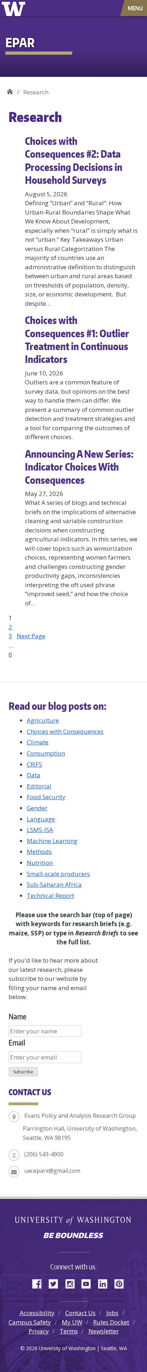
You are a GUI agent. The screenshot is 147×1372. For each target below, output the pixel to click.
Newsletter (103, 1331)
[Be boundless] (73, 1236)
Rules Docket (111, 1322)
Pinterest (121, 1282)
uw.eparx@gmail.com (52, 1171)
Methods (39, 851)
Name (17, 1016)
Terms (69, 1331)
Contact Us (80, 1313)
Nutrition (40, 863)
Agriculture (43, 720)
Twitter (56, 1282)
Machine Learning (52, 841)
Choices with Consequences (65, 731)
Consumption (46, 753)
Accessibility (37, 1313)
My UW (72, 1322)
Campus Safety (30, 1322)
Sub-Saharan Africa (54, 884)
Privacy (39, 1331)
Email (17, 1042)
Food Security (46, 797)
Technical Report (50, 895)
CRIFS (34, 764)
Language (41, 819)
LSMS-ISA (40, 830)
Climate (38, 742)
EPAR (9, 89)
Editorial (39, 786)
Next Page (31, 636)
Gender (37, 808)
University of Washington (15, 8)
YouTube (88, 1282)
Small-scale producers (58, 874)
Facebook (39, 1282)
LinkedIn (105, 1282)
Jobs (112, 1313)
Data (33, 775)
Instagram (72, 1282)
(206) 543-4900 (44, 1154)
